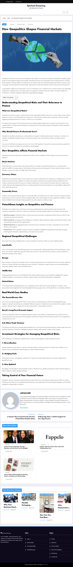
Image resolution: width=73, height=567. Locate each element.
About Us (53, 542)
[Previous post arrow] (2, 416)
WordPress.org (31, 550)
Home (53, 539)
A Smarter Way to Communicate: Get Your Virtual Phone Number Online (21, 418)
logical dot (11, 508)
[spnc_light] (67, 12)
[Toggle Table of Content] (15, 97)
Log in (28, 539)
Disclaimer (54, 553)
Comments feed (31, 546)
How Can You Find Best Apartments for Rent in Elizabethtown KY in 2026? (26, 516)
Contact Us (54, 557)
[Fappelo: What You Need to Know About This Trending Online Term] (54, 436)
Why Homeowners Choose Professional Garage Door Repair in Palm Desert (43, 506)
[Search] (64, 12)
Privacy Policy (55, 546)
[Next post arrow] (70, 416)
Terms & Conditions (56, 550)
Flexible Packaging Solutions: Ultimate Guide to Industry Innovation (8, 504)
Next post (40, 414)
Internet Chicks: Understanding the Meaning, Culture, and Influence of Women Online (16, 475)
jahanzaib (12, 24)
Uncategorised (6, 495)
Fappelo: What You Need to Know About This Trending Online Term (52, 447)
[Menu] (5, 12)
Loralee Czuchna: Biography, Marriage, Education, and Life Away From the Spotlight (16, 447)
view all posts (24, 407)
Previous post (31, 414)
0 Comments (30, 24)
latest (4, 24)
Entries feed (30, 542)
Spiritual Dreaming (36, 5)
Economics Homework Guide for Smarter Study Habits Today (62, 506)
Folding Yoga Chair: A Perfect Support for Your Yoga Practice (52, 418)
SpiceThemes (45, 564)
